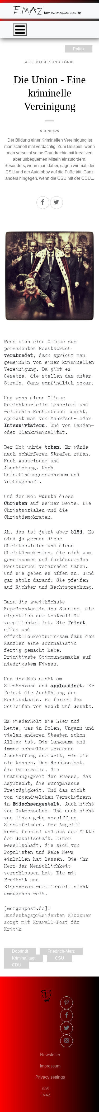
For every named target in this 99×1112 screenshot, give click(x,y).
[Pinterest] (66, 1002)
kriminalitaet (23, 958)
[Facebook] (42, 202)
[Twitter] (56, 202)
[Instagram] (66, 1041)
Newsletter (50, 1055)
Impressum (50, 1066)
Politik (78, 49)
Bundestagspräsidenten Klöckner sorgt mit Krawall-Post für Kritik (47, 923)
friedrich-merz (61, 951)
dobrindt (20, 951)
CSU (59, 958)
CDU (16, 965)
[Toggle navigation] (20, 29)
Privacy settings (50, 1077)
